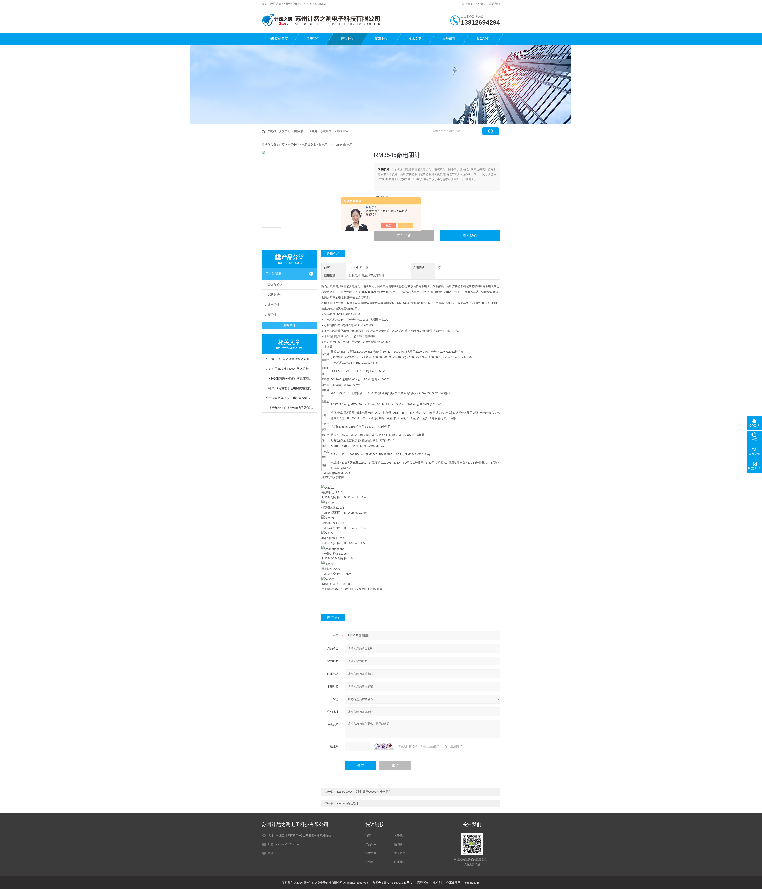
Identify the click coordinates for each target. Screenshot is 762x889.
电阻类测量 (309, 144)
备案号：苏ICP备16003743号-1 (392, 882)
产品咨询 (404, 236)
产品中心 (347, 38)
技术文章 (415, 38)
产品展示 (370, 844)
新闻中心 (381, 38)
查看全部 (289, 325)
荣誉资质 (399, 853)
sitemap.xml (472, 882)
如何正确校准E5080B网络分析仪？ (291, 368)
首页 (282, 144)
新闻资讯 (399, 844)
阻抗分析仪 (274, 284)
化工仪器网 (453, 882)
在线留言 (481, 3)
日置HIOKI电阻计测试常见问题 (288, 359)
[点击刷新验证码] (384, 746)
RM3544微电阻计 (347, 803)
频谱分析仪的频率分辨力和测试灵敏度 (291, 407)
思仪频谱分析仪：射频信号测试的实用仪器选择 (291, 398)
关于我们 (313, 38)
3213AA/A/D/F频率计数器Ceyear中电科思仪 (364, 791)
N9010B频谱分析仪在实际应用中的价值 (291, 378)
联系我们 (494, 3)
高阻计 (271, 314)
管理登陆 (422, 882)
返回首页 (467, 3)
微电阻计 (324, 144)
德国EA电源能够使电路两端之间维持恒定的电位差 (291, 388)
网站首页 (281, 38)
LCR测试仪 (274, 294)
